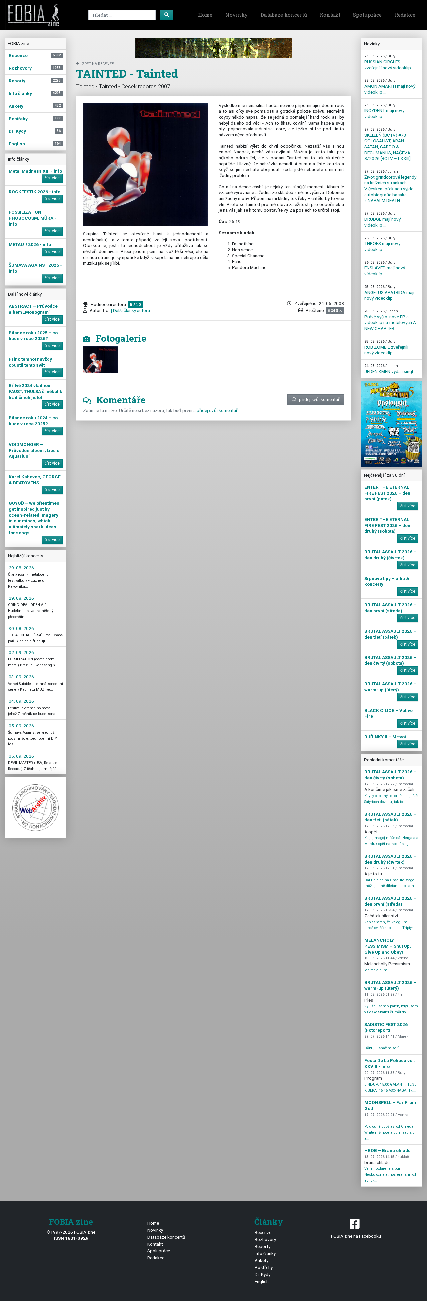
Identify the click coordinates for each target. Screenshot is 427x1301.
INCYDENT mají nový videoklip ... (384, 111)
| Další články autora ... (132, 310)
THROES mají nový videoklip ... (382, 244)
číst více (52, 178)
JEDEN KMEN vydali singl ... (390, 369)
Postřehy (264, 1267)
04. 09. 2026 (21, 701)
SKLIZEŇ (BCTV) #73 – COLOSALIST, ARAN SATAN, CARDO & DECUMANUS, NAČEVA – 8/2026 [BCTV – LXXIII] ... (389, 144)
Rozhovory (265, 1239)
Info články (265, 1253)
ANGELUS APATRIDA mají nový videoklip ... (389, 293)
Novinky (236, 14)
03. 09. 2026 (21, 676)
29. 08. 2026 (21, 567)
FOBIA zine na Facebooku (356, 1236)
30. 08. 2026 (21, 628)
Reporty (262, 1246)
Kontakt (330, 14)
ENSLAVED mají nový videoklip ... (384, 268)
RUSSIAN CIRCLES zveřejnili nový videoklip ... (389, 62)
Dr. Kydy (262, 1274)
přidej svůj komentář (319, 399)
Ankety (261, 1260)
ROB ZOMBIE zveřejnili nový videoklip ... (386, 347)
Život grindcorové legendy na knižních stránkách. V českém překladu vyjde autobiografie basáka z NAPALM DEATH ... (390, 186)
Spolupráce (367, 14)
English (262, 1281)
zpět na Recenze (98, 64)
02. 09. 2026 (21, 652)
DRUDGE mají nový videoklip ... (382, 219)
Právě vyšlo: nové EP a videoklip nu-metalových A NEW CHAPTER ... (390, 320)
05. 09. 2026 (21, 725)
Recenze (263, 1232)
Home (205, 14)
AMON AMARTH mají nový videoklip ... (389, 86)
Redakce (405, 14)
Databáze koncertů (284, 14)
